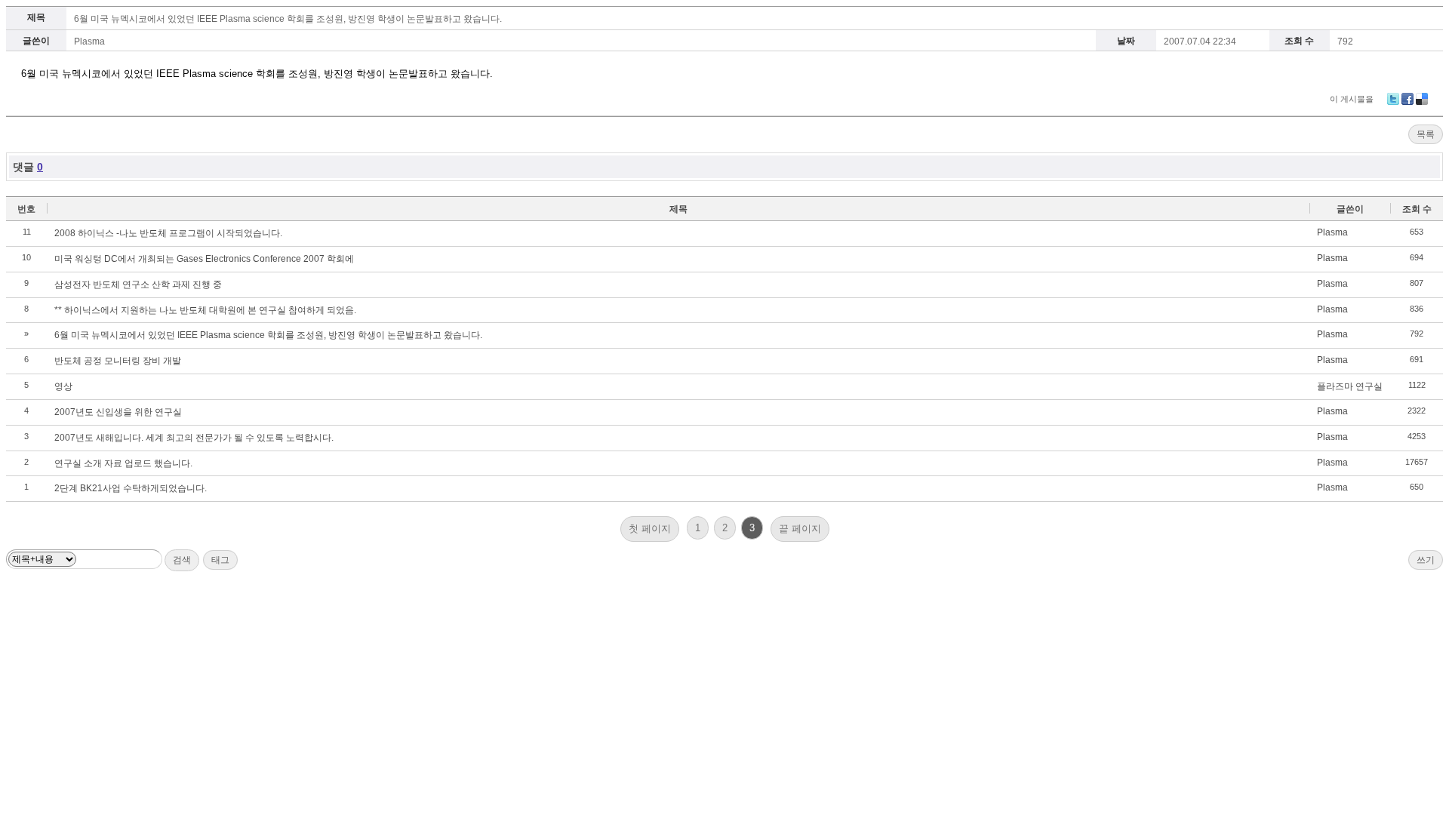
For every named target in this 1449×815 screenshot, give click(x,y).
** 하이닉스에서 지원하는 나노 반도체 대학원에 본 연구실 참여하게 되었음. (205, 310)
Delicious (1422, 99)
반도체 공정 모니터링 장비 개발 (117, 360)
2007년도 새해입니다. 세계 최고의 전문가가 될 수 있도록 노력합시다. (194, 437)
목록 (1426, 134)
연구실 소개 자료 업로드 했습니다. (123, 463)
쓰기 (1426, 560)
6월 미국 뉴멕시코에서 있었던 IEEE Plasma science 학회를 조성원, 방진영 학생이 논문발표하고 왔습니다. (288, 19)
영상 (63, 386)
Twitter (1393, 99)
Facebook (1407, 99)
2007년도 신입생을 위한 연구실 (118, 412)
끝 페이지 (800, 528)
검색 (182, 560)
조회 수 (1417, 209)
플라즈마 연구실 (1350, 386)
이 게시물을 (1352, 98)
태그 (220, 560)
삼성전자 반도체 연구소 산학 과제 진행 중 (138, 284)
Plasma (89, 41)
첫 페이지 (650, 528)
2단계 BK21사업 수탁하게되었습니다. (130, 488)
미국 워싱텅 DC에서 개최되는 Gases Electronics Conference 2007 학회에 (204, 259)
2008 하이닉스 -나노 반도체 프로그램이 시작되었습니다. (168, 233)
